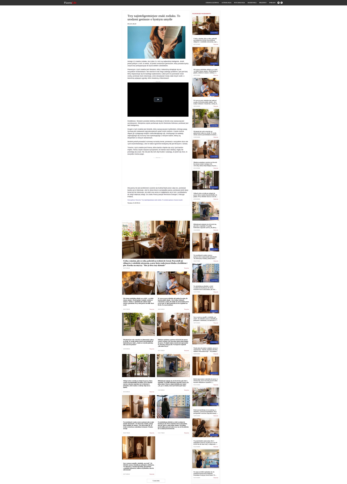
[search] (281, 3)
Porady (272, 2)
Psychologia (239, 2)
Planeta (70, 2)
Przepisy (263, 2)
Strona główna (212, 2)
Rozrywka (252, 2)
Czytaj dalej (156, 480)
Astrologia (226, 2)
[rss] (278, 3)
